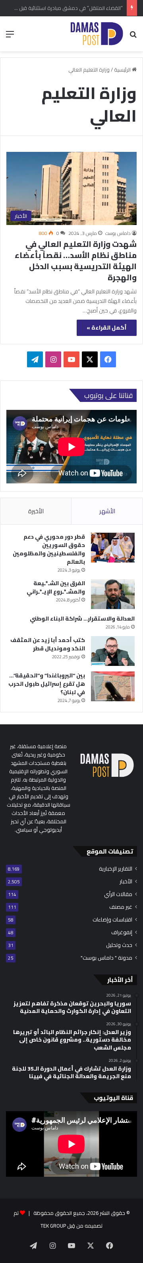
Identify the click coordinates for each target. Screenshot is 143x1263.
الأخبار (126, 881)
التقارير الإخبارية (115, 869)
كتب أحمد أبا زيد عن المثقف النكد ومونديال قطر (47, 644)
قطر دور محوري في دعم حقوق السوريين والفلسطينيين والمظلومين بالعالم (49, 549)
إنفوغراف (121, 932)
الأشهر (107, 511)
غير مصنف (120, 907)
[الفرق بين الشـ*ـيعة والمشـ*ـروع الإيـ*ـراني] (113, 594)
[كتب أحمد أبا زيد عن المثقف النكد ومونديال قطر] (113, 651)
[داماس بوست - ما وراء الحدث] (96, 34)
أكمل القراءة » (107, 327)
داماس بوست (118, 233)
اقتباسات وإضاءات (112, 920)
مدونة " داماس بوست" (106, 958)
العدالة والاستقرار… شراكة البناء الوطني (82, 618)
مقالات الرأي (118, 894)
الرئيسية (123, 69)
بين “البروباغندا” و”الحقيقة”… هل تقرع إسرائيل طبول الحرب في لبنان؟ (46, 683)
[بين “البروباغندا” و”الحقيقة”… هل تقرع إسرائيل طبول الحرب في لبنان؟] (113, 686)
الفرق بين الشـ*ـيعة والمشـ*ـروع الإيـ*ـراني (56, 587)
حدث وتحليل (119, 945)
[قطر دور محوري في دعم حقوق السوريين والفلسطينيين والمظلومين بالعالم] (113, 548)
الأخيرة (36, 511)
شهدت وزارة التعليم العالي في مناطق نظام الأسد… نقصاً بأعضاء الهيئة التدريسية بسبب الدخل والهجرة (76, 261)
